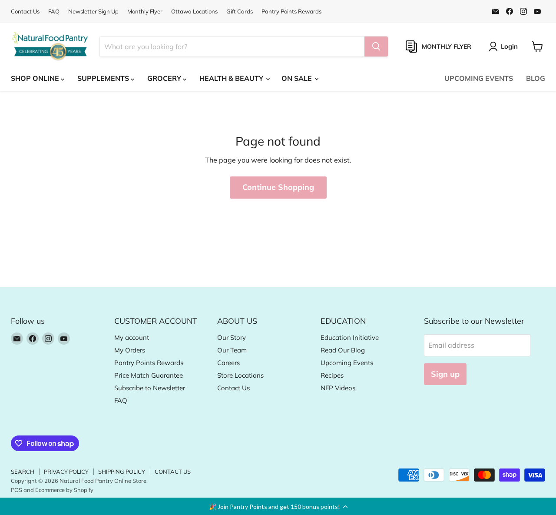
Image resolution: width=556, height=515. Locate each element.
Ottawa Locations (194, 11)
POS (16, 489)
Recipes (332, 375)
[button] (278, 506)
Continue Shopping (278, 187)
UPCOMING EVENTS (478, 78)
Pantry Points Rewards (291, 11)
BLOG (535, 78)
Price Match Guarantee (148, 375)
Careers (228, 363)
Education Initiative (350, 337)
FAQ (54, 11)
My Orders (129, 350)
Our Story (231, 337)
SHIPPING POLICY (121, 471)
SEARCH (22, 471)
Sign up (445, 374)
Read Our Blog (343, 350)
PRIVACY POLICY (66, 471)
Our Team (232, 350)
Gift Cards (239, 11)
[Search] (376, 46)
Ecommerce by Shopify (64, 489)
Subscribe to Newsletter (149, 388)
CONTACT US (173, 471)
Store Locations (240, 375)
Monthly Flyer (144, 11)
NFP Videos (338, 388)
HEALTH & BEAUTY (232, 78)
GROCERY (165, 78)
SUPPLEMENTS (104, 78)
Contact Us (25, 11)
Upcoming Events (347, 363)
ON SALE (297, 78)
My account (131, 337)
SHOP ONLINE (36, 78)
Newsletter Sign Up (93, 11)
